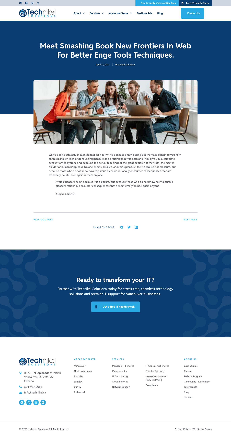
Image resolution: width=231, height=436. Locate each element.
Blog (160, 13)
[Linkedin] (20, 3)
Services (95, 13)
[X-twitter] (38, 3)
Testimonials (144, 13)
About (77, 13)
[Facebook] (26, 3)
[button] (121, 227)
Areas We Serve (118, 13)
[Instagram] (32, 3)
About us (190, 359)
